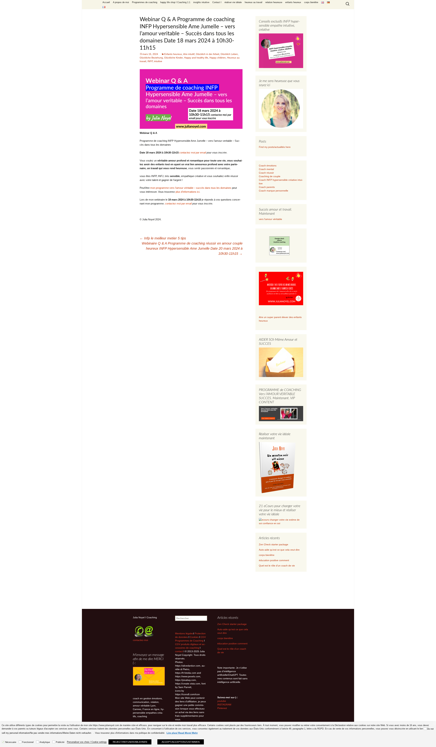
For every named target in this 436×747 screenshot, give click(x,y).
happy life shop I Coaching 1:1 (175, 2)
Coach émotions (267, 165)
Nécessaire (10, 742)
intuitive (158, 61)
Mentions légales (184, 633)
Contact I (216, 2)
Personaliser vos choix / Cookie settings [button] (87, 742)
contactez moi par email (192, 152)
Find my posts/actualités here (275, 147)
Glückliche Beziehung (151, 57)
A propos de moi (121, 2)
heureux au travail (253, 2)
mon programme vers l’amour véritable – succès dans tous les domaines (190, 187)
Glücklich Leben (229, 54)
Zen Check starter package (273, 544)
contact (179, 651)
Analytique (45, 742)
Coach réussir (266, 172)
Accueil (106, 2)
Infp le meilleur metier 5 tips (163, 238)
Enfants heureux (173, 54)
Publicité (60, 742)
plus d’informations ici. (188, 191)
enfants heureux (293, 2)
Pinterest (222, 708)
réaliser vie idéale (233, 2)
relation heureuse (273, 2)
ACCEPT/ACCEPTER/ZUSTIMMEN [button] (181, 742)
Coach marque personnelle (273, 190)
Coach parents (267, 187)
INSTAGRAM (224, 704)
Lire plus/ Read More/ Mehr (182, 732)
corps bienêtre (311, 2)
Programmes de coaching (144, 2)
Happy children (217, 57)
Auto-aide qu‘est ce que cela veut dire (279, 549)
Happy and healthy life (196, 57)
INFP (150, 61)
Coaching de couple (269, 176)
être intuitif (188, 54)
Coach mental (266, 169)
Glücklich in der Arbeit (207, 54)
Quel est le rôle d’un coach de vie (277, 565)
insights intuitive (201, 2)
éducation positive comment (274, 560)
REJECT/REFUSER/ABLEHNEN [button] (130, 742)
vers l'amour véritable (270, 219)
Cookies (194, 637)
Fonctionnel (28, 742)
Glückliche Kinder (173, 57)
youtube (221, 701)
